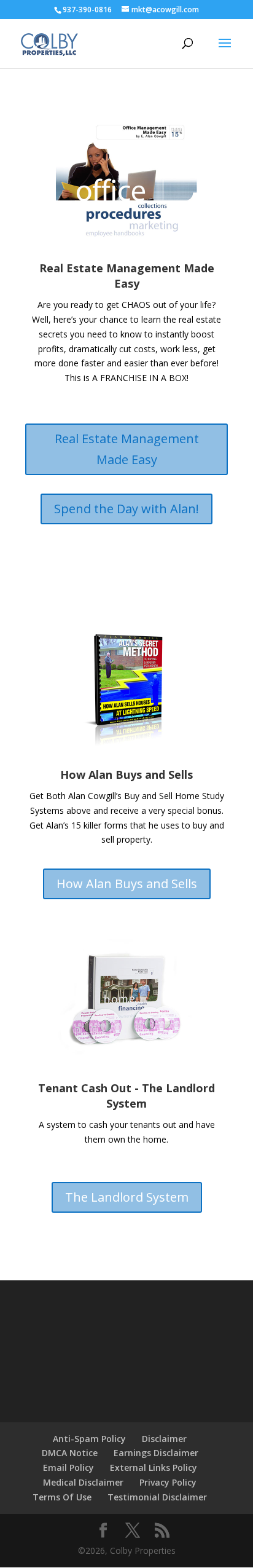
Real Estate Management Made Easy (127, 449)
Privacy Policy (168, 1482)
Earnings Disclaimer (156, 1453)
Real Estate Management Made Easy (126, 276)
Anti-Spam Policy (89, 1438)
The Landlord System (127, 1197)
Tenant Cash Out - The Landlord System (126, 1096)
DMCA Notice (70, 1453)
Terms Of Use (62, 1497)
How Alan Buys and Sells (126, 774)
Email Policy (68, 1467)
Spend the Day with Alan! (126, 508)
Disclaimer (164, 1438)
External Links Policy (153, 1467)
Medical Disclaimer (83, 1482)
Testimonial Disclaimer (157, 1497)
